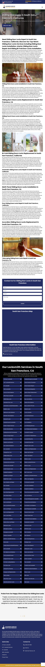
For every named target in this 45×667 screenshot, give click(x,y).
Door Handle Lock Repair (9, 482)
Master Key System (28, 455)
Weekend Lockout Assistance (31, 568)
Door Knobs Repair (8, 495)
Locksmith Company (29, 432)
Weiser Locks (27, 572)
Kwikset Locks (27, 409)
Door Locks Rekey (7, 515)
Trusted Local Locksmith (30, 565)
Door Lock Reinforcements (9, 505)
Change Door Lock (7, 452)
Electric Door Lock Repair (9, 522)
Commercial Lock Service (9, 462)
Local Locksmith (28, 412)
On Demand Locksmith (29, 482)
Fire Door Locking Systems (9, 562)
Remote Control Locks (29, 512)
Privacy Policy (5, 657)
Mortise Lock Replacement (30, 468)
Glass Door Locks (7, 578)
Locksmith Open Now (29, 442)
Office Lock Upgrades (29, 478)
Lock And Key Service (29, 415)
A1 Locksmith (6, 385)
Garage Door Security (8, 568)
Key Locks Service (28, 399)
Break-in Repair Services (9, 425)
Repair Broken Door (29, 515)
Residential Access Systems (30, 518)
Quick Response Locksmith (30, 508)
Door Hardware (7, 488)
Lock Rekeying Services (29, 425)
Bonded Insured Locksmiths (9, 422)
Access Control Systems (9, 392)
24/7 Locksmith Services (9, 382)
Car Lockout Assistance (9, 445)
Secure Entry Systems (29, 545)
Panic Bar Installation (29, 485)
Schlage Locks (28, 542)
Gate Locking (6, 575)
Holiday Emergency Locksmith (31, 379)
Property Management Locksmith (31, 498)
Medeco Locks (28, 459)
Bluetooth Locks (7, 419)
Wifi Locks (27, 575)
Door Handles (6, 485)
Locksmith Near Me (29, 439)
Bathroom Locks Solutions (9, 412)
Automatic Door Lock (8, 402)
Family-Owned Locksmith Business (11, 545)
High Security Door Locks (9, 582)
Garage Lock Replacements (9, 572)
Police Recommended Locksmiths (32, 492)
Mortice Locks (28, 465)
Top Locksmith (28, 562)
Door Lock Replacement (9, 512)
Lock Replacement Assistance (31, 429)
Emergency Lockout (8, 528)
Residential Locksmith (29, 522)
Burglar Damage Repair (9, 435)
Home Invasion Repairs (29, 385)
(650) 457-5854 (7, 25)
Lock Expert (27, 419)
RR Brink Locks (28, 528)
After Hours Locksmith (8, 395)
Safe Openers (27, 535)
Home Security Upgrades (30, 389)
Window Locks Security (29, 578)
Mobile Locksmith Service (30, 462)
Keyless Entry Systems (29, 402)
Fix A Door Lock (7, 565)
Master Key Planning (29, 452)
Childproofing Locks (8, 455)
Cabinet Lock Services (8, 442)
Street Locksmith (28, 558)
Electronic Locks (7, 525)
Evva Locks (6, 542)
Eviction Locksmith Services (9, 538)
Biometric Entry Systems (9, 415)
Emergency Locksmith (8, 532)
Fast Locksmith (7, 548)
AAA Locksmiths (7, 389)
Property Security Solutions (30, 502)
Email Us (27, 647)
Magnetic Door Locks (29, 445)
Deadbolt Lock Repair (8, 475)
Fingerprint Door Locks (8, 558)
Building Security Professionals (10, 432)
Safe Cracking (28, 532)
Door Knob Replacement (9, 492)
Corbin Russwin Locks (8, 468)
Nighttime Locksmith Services (31, 475)
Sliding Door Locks (28, 548)
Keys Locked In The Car (29, 405)
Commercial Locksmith (8, 465)
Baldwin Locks (7, 409)
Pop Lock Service (28, 495)
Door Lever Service (8, 498)
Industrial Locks (28, 395)
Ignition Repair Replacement (31, 392)
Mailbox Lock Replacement (30, 448)
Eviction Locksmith (7, 535)
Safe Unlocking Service (29, 538)
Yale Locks (27, 582)
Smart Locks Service (29, 552)
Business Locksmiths (8, 439)
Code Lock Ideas (7, 459)
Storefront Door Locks (29, 555)
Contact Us (4, 654)
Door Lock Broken (7, 502)
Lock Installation (28, 422)
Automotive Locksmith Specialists (11, 405)
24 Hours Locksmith (8, 379)
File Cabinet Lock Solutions (9, 552)
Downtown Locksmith (8, 518)
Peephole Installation (29, 488)
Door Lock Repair (7, 508)
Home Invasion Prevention (30, 382)
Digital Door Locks (7, 478)
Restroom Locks (28, 525)
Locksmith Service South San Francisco (22, 665)
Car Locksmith (7, 448)
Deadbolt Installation (8, 472)
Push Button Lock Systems (30, 505)
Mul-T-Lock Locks (28, 472)
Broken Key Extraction (8, 429)
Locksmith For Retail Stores (30, 435)
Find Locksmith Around (8, 555)
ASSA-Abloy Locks (7, 399)
